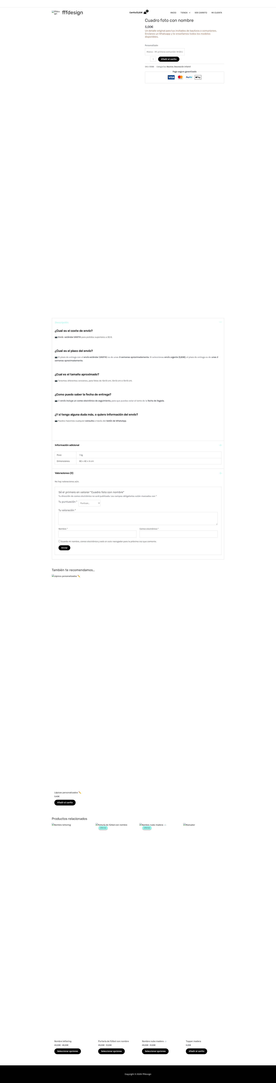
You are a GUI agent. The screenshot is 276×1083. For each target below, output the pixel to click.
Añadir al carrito (169, 59)
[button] (189, 13)
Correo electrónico (149, 529)
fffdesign (72, 12)
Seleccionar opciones (67, 1051)
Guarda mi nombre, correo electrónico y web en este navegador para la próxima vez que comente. (109, 541)
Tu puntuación (68, 501)
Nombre (63, 529)
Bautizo (170, 67)
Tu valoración (67, 510)
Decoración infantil (182, 67)
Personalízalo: (151, 45)
